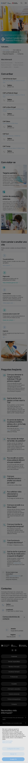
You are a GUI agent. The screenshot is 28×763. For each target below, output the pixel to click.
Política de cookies (6, 742)
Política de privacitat (7, 741)
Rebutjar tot (13, 754)
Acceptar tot (13, 759)
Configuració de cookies (13, 748)
